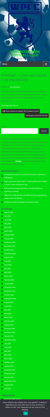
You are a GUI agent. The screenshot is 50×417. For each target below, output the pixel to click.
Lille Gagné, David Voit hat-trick (37, 115)
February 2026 (9, 235)
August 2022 (8, 385)
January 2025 (8, 284)
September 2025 (10, 254)
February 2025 (9, 280)
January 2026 (8, 239)
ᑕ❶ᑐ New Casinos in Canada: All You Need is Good (20, 111)
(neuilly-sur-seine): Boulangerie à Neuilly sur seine (21, 202)
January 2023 (8, 366)
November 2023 (9, 332)
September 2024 (10, 299)
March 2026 (8, 231)
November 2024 (9, 291)
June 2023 (7, 347)
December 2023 (9, 329)
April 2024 (7, 314)
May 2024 (7, 310)
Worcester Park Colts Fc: (9, 105)
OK (26, 413)
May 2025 (7, 269)
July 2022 (7, 389)
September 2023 (10, 340)
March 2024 (8, 317)
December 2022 (9, 370)
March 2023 (8, 359)
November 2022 (9, 374)
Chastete (18, 161)
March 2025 (8, 276)
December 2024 (9, 287)
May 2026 (7, 224)
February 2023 (9, 362)
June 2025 (7, 265)
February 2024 (9, 321)
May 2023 (7, 351)
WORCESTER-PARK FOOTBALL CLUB (25, 53)
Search (3, 126)
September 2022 (10, 381)
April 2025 (7, 272)
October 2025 (9, 250)
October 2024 (9, 295)
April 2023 (7, 355)
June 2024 (7, 306)
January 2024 (8, 325)
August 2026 (8, 212)
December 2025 (9, 242)
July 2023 (7, 344)
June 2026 (7, 220)
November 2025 (9, 246)
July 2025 (7, 261)
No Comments (15, 87)
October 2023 (9, 336)
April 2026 (7, 227)
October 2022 (9, 377)
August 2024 (8, 302)
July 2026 (7, 216)
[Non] (47, 408)
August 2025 (8, 257)
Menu (4, 64)
